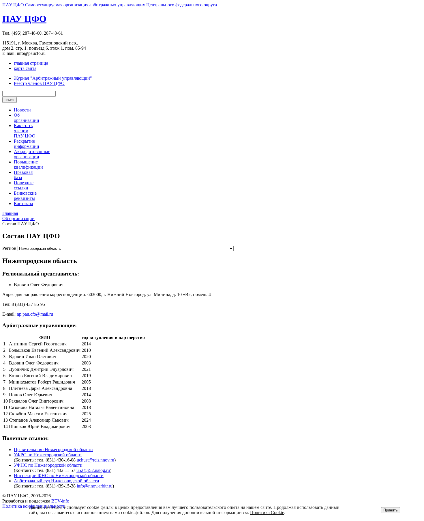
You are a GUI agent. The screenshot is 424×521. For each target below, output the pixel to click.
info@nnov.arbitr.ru (94, 485)
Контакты (23, 203)
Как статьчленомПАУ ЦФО (24, 130)
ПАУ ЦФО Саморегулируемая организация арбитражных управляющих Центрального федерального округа (109, 4)
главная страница (31, 63)
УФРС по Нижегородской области (48, 454)
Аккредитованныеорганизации (32, 154)
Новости (22, 109)
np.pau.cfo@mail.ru (35, 314)
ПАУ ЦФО (24, 19)
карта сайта (25, 68)
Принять (390, 510)
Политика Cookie (267, 512)
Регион (9, 248)
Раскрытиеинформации (26, 144)
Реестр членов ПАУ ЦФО (39, 83)
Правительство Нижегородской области (53, 449)
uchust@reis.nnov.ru (95, 459)
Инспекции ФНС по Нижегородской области (59, 475)
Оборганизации (26, 118)
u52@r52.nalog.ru (93, 470)
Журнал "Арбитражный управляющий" (53, 78)
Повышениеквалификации (28, 164)
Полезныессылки (23, 185)
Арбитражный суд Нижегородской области (56, 480)
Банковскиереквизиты (25, 196)
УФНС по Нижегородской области (48, 465)
